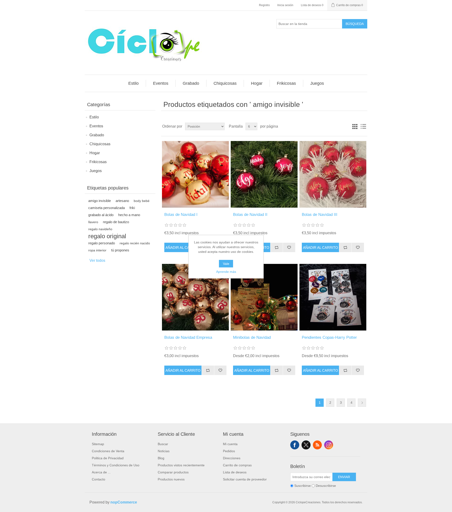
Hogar (94, 153)
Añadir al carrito (183, 248)
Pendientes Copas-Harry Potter (329, 337)
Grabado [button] (191, 83)
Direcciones (231, 458)
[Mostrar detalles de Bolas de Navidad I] (195, 174)
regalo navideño (100, 229)
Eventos (96, 126)
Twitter (306, 444)
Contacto (98, 479)
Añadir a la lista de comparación (276, 247)
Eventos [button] (160, 83)
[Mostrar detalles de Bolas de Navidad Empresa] (195, 297)
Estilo (94, 117)
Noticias (164, 451)
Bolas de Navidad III (319, 214)
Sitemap (98, 444)
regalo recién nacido (135, 243)
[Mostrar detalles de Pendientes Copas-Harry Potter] (332, 297)
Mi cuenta (230, 444)
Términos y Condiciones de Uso (115, 465)
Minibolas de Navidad (252, 337)
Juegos (95, 171)
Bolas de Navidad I (181, 214)
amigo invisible (99, 201)
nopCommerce (123, 502)
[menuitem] (133, 83)
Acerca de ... (101, 472)
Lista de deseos (234, 472)
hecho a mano (129, 215)
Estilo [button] (133, 83)
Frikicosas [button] (286, 83)
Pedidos (229, 451)
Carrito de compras (237, 465)
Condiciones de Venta (108, 451)
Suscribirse (302, 486)
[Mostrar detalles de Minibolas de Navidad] (264, 297)
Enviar (344, 477)
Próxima (362, 403)
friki (132, 208)
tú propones (120, 250)
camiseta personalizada (106, 208)
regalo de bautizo (116, 222)
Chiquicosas (99, 144)
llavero (93, 222)
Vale (226, 264)
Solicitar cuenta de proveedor (245, 479)
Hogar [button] (256, 83)
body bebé (141, 201)
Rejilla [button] (355, 126)
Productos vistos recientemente (181, 465)
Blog (161, 458)
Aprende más (226, 272)
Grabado (96, 135)
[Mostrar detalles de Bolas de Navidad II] (264, 174)
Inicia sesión (285, 5)
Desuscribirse (326, 486)
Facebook (294, 444)
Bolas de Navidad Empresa (188, 337)
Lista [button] (363, 126)
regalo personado (101, 243)
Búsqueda (355, 24)
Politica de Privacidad (108, 458)
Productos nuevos (171, 479)
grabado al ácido (100, 215)
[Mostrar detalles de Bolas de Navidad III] (332, 174)
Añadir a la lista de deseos (289, 247)
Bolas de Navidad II (250, 214)
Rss (317, 444)
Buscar (163, 444)
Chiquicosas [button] (225, 83)
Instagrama (328, 444)
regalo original (107, 236)
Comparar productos (173, 472)
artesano (122, 201)
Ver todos (97, 260)
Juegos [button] (317, 83)
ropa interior (97, 250)
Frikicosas (98, 162)
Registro (264, 5)
